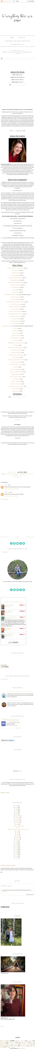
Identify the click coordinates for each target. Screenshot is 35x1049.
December (17, 815)
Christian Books (4, 679)
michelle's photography (26, 1043)
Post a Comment (4, 499)
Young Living (5, 552)
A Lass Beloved (8, 628)
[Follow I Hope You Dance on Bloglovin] (8, 741)
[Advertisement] (17, 518)
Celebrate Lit (12, 1042)
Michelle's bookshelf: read (13, 602)
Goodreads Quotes (30, 894)
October (17, 819)
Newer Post (30, 537)
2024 (16, 809)
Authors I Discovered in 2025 (16, 700)
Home (12, 37)
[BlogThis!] (21, 472)
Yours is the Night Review (18, 826)
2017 (16, 846)
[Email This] (20, 472)
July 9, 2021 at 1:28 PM (11, 496)
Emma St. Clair (8, 618)
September (17, 821)
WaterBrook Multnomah (5, 1045)
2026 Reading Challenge (11, 720)
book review (23, 474)
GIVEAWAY (17, 419)
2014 (16, 851)
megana (6, 485)
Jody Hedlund (23, 1046)
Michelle (8, 722)
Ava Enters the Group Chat (11, 617)
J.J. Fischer (8, 612)
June (17, 831)
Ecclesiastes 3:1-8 (17, 44)
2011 (16, 856)
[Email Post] (18, 472)
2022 (16, 812)
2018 (16, 844)
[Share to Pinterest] (26, 472)
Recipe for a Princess (9, 605)
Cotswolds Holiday (9, 634)
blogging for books (23, 1042)
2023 (16, 810)
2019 (16, 843)
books (7, 1047)
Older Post (4, 537)
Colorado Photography (25, 1045)
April (17, 834)
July (17, 824)
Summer (18, 827)
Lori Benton (4, 891)
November (17, 817)
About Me (21, 37)
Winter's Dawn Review (8, 865)
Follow (2, 1026)
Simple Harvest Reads (7, 326)
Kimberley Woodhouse (18, 475)
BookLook (2, 1042)
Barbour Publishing (12, 474)
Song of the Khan (8, 611)
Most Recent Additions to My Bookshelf (19, 691)
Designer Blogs (21, 1048)
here (14, 130)
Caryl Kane (6, 492)
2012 (16, 854)
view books (18, 728)
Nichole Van (8, 629)
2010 (17, 858)
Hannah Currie (8, 606)
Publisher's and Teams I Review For (17, 41)
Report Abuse (5, 792)
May (17, 832)
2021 (16, 814)
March (17, 836)
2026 (16, 805)
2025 (16, 807)
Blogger (20, 771)
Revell (29, 1040)
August (17, 822)
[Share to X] (23, 472)
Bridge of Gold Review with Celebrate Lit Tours (18, 829)
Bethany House (19, 1040)
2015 (16, 849)
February (17, 837)
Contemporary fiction (12, 1046)
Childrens (15, 1045)
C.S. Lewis (12, 1047)
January (17, 839)
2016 (16, 848)
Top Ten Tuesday (13, 1043)
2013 (16, 853)
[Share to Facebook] (25, 472)
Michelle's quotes (6, 886)
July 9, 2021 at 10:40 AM (11, 488)
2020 (16, 841)
